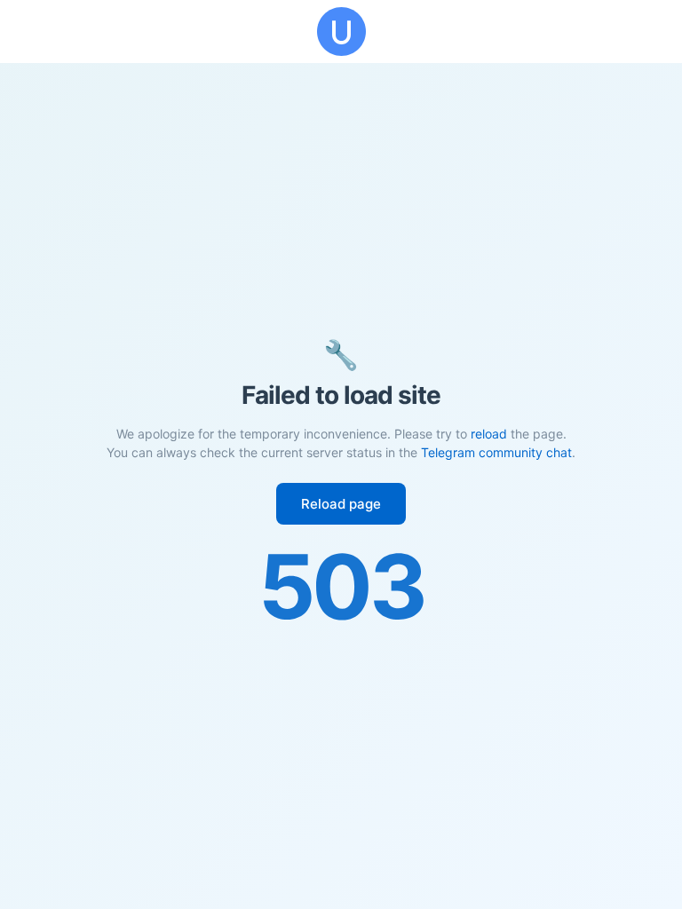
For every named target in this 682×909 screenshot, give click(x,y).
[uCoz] (341, 31)
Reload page (341, 503)
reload (489, 433)
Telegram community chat (496, 452)
